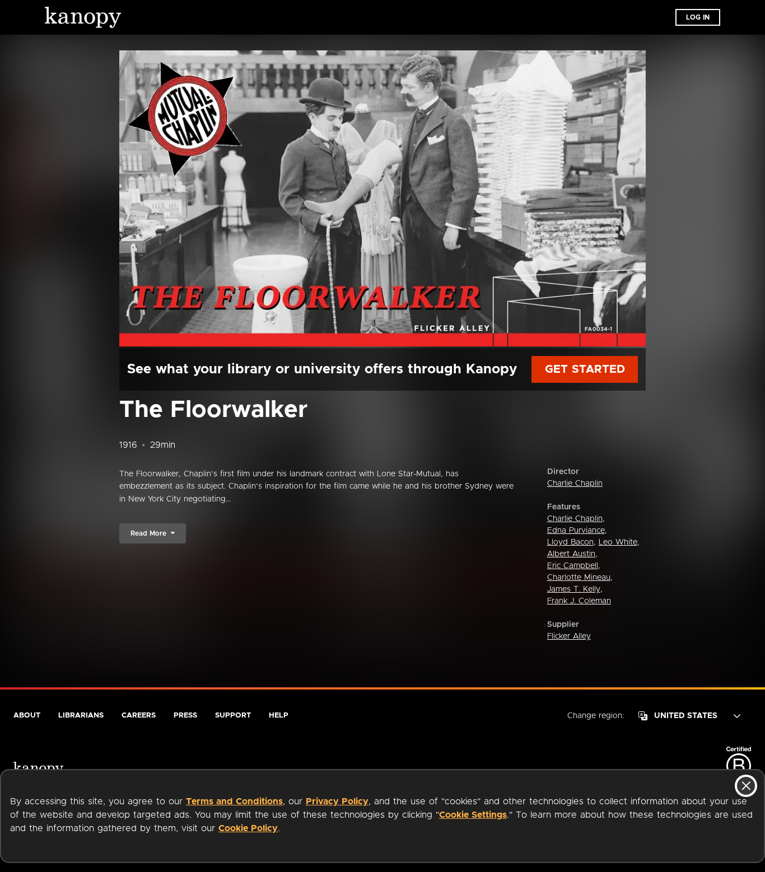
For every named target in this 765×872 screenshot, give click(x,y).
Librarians (81, 715)
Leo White (618, 542)
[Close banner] (746, 786)
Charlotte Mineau (578, 578)
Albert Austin (571, 554)
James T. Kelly (573, 589)
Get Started (585, 369)
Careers (139, 715)
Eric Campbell (572, 566)
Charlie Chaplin (575, 483)
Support (233, 715)
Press (185, 715)
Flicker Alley (569, 636)
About (26, 715)
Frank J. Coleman (579, 601)
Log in (698, 17)
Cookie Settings (473, 814)
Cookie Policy (248, 828)
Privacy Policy (337, 801)
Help (278, 715)
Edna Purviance (576, 531)
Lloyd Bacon (570, 542)
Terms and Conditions (234, 801)
